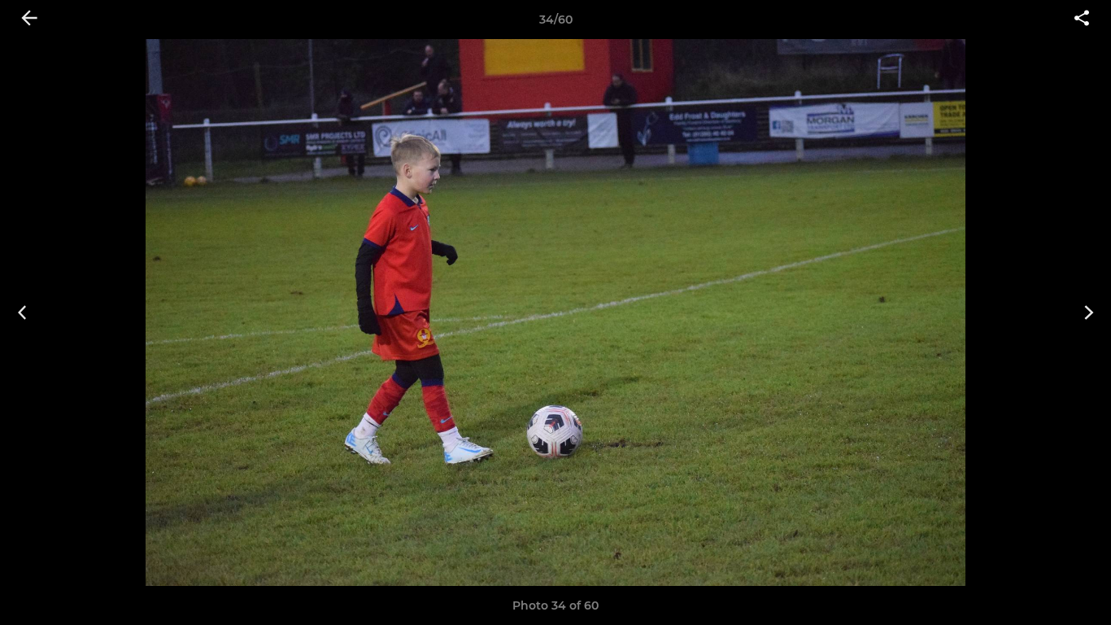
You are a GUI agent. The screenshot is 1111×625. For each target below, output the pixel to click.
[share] (1081, 19)
